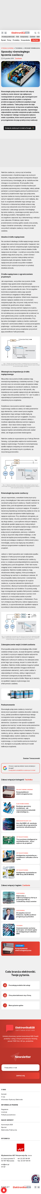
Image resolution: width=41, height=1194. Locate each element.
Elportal (3, 1127)
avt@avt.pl (5, 1164)
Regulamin (4, 1109)
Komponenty (24, 36)
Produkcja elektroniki (8, 36)
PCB (17, 36)
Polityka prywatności (8, 1115)
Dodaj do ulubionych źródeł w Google (18, 128)
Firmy (9, 40)
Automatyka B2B (7, 1125)
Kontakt (4, 1094)
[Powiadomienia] (4, 1190)
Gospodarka (25, 40)
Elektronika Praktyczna (9, 1130)
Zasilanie (32, 36)
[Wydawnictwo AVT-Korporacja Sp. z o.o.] (20, 1147)
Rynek (3, 40)
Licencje (4, 1112)
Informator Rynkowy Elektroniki (12, 1099)
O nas (3, 1097)
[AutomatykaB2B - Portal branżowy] (22, 1187)
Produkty (16, 40)
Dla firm (35, 40)
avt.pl (3, 1167)
